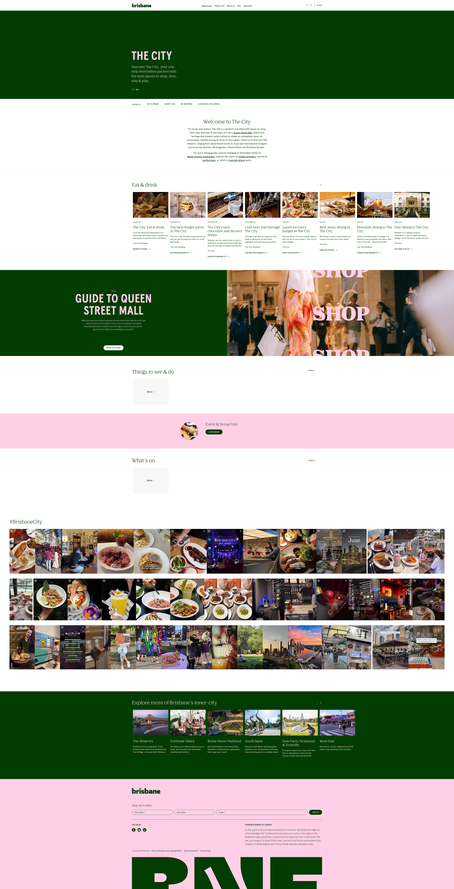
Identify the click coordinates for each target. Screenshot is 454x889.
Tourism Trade (205, 851)
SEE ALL (149, 392)
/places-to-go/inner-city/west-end (337, 738)
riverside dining (237, 160)
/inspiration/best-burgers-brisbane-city (188, 223)
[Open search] (311, 5)
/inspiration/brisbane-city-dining (150, 221)
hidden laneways (247, 156)
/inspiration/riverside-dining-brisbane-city (375, 223)
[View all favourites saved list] (306, 5)
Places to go (207, 6)
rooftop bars (209, 160)
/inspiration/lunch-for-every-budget (300, 223)
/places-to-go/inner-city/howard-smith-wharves (150, 738)
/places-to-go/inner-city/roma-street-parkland (225, 738)
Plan (239, 6)
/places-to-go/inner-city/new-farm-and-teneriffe (300, 738)
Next (321, 185)
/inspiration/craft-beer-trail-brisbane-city (262, 223)
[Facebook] (133, 830)
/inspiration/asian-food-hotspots (337, 221)
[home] (146, 5)
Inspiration (247, 6)
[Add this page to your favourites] (306, 5)
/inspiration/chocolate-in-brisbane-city (225, 225)
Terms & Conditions (191, 851)
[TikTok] (144, 830)
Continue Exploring (209, 104)
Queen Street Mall (243, 132)
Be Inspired (186, 104)
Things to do (219, 6)
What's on (231, 6)
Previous (317, 185)
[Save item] (163, 197)
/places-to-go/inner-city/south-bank (262, 738)
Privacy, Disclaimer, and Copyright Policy (167, 851)
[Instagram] (139, 830)
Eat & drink (153, 104)
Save (137, 89)
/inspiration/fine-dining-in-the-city (412, 221)
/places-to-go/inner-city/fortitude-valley (188, 738)
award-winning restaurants (201, 156)
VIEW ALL (311, 460)
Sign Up (315, 812)
